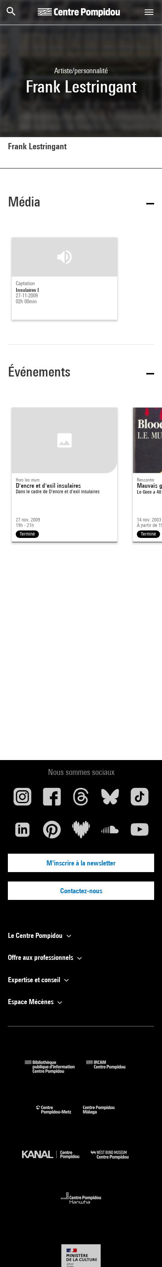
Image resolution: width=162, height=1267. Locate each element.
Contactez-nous (81, 891)
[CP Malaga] (104, 1116)
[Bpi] (55, 1071)
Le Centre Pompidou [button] (36, 935)
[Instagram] (22, 799)
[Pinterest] (51, 832)
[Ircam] (111, 1071)
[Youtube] (139, 832)
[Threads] (81, 799)
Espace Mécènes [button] (31, 1001)
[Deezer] (81, 832)
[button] (81, 203)
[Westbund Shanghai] (115, 1161)
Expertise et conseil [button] (35, 980)
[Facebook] (51, 799)
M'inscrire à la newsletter (81, 863)
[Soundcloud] (110, 832)
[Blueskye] (110, 799)
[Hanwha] (81, 1206)
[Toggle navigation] (149, 12)
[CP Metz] (59, 1116)
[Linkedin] (22, 832)
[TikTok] (139, 799)
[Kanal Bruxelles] (56, 1161)
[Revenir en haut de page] (143, 1248)
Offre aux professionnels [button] (41, 957)
